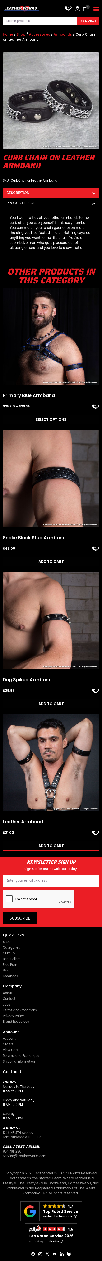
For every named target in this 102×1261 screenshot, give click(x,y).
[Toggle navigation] (96, 9)
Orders (8, 1044)
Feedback (10, 976)
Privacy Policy (13, 1016)
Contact (9, 999)
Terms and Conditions (20, 1010)
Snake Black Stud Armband (34, 538)
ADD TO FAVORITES (95, 406)
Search (90, 21)
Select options (51, 419)
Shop (21, 34)
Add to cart (51, 561)
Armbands (63, 34)
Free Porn (10, 965)
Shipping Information (19, 1062)
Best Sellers (11, 959)
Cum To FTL (11, 953)
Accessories (39, 34)
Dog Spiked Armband (27, 680)
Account (9, 1039)
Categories (11, 948)
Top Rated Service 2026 (51, 1235)
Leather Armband (23, 822)
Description (18, 193)
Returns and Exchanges (21, 1056)
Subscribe (19, 918)
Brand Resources (16, 1022)
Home (8, 34)
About (7, 993)
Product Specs (21, 203)
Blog (6, 971)
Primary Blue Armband (29, 395)
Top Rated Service (60, 1211)
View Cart (10, 1050)
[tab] (51, 193)
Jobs (6, 1005)
